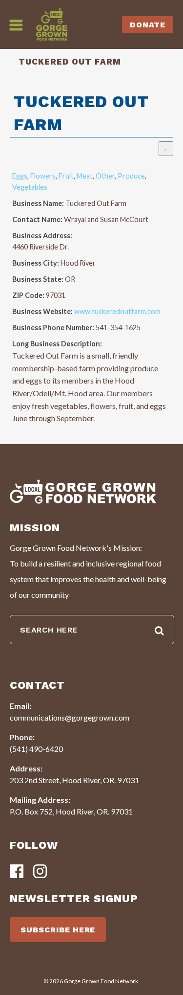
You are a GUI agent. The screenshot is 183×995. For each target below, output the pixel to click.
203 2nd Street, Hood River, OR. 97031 (74, 780)
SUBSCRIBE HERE (57, 929)
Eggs (19, 176)
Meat (85, 176)
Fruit (66, 176)
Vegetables (29, 187)
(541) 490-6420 (36, 748)
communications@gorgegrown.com (69, 717)
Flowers (43, 176)
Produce (131, 176)
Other (105, 176)
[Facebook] (16, 872)
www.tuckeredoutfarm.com (117, 311)
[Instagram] (40, 872)
